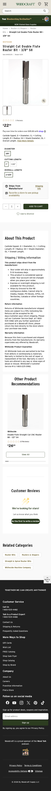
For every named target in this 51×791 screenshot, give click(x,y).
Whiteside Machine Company (18, 567)
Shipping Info (39, 187)
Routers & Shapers (19, 28)
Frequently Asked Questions (15, 631)
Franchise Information (12, 686)
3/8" (8, 154)
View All (25, 454)
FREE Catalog (9, 652)
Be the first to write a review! (25, 521)
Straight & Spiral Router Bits (18, 561)
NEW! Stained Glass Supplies (25, 24)
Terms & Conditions (33, 765)
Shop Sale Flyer (10, 656)
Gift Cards (7, 643)
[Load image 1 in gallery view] (7, 110)
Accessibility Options (17, 771)
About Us (7, 677)
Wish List (7, 647)
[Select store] (40, 4)
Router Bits (10, 555)
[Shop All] (4, 4)
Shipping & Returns (11, 627)
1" (6, 164)
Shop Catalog (9, 660)
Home (5, 28)
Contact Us (8, 622)
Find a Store (8, 690)
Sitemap (39, 771)
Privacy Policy (37, 728)
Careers (6, 681)
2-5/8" (9, 175)
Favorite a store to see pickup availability (23, 194)
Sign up (25, 722)
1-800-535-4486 (10, 617)
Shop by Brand (9, 665)
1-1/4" (13, 164)
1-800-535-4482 (10, 610)
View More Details (25, 141)
